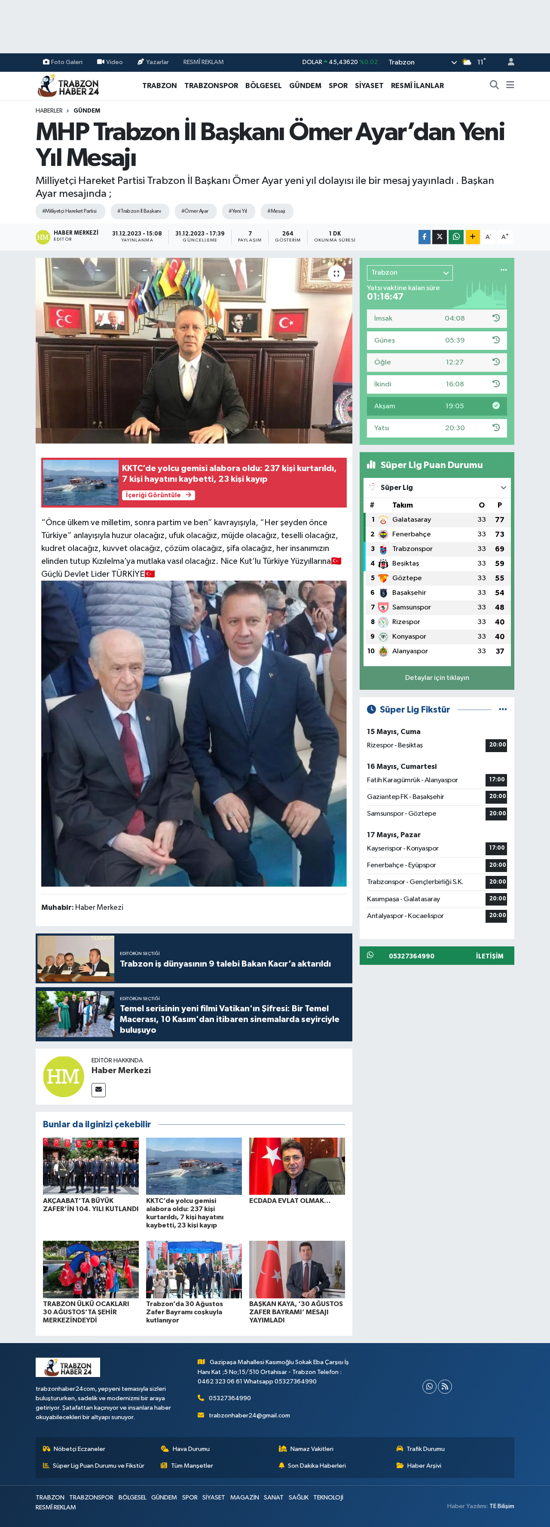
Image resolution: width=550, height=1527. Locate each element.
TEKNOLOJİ (328, 1497)
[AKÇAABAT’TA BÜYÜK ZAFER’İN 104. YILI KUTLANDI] (91, 1166)
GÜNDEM (305, 85)
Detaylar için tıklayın (437, 678)
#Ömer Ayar (194, 211)
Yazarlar (157, 62)
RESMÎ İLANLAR (417, 85)
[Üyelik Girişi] (507, 62)
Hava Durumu (191, 1449)
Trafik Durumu (425, 1449)
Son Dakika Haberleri (317, 1466)
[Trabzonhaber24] (68, 85)
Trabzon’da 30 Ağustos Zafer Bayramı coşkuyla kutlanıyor (184, 1312)
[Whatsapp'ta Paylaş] (456, 237)
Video (114, 62)
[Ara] (494, 86)
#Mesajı (276, 211)
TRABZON (159, 85)
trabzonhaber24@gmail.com (249, 1415)
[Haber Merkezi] (63, 1076)
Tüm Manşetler (192, 1466)
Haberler (49, 111)
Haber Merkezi (121, 1070)
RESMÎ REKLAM (203, 62)
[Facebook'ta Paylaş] (425, 237)
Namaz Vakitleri (311, 1449)
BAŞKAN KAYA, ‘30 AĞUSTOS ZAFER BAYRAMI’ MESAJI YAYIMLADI (296, 1312)
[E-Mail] (99, 1090)
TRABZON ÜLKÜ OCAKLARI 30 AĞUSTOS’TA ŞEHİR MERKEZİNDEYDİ (86, 1312)
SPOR (338, 85)
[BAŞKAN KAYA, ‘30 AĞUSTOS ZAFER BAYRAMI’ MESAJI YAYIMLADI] (297, 1269)
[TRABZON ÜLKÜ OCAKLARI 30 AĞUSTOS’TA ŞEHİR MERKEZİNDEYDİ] (91, 1269)
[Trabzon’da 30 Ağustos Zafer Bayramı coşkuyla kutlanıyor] (194, 1269)
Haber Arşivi (424, 1466)
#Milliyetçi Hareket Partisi (69, 211)
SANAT (274, 1497)
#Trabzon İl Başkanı (139, 211)
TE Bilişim (501, 1506)
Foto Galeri (66, 62)
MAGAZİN (244, 1497)
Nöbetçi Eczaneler (79, 1449)
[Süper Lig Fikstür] (503, 709)
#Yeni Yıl (238, 211)
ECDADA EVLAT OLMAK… (290, 1200)
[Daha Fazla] (473, 237)
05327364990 (230, 1398)
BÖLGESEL (263, 85)
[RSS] (445, 1387)
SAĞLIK (299, 1497)
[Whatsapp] (429, 1387)
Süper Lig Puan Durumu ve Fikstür (98, 1466)
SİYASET (369, 85)
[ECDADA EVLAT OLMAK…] (297, 1166)
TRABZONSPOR (211, 85)
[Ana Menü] (510, 86)
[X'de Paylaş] (439, 237)
